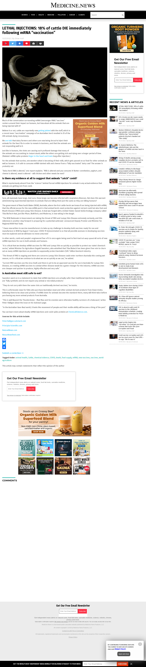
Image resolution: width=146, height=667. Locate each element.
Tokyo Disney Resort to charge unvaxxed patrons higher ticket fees (130, 182)
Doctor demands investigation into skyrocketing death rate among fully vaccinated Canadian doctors (131, 277)
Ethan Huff (19, 38)
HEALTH (41, 15)
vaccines (94, 358)
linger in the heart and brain (41, 156)
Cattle (30, 358)
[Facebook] (54, 340)
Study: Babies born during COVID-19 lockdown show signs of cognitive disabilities (131, 288)
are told (8, 141)
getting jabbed (44, 130)
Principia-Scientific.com (12, 326)
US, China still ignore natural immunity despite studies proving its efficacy (131, 299)
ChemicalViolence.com (77, 312)
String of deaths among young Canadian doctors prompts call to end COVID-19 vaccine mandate (131, 160)
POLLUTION (62, 15)
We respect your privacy (61, 621)
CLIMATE (81, 15)
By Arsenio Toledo (132, 164)
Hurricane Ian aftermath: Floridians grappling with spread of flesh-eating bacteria (130, 193)
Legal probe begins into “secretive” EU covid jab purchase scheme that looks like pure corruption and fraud (131, 325)
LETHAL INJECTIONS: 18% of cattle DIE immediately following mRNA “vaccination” (131, 108)
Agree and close (124, 654)
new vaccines (84, 358)
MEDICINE (50, 15)
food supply (67, 358)
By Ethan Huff (130, 113)
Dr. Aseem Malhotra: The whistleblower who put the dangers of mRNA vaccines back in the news (131, 148)
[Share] (54, 347)
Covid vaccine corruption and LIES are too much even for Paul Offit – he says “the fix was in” (131, 337)
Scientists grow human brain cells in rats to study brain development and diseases (131, 266)
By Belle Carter (131, 259)
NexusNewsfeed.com (11, 335)
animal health (21, 358)
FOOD (33, 15)
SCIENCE (25, 15)
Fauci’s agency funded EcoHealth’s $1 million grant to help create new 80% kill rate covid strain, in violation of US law (131, 217)
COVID (52, 358)
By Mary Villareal (131, 153)
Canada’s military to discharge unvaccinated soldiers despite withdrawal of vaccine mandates (130, 171)
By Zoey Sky (130, 247)
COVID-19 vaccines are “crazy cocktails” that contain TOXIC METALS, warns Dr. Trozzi (129, 242)
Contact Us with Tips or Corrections (73, 631)
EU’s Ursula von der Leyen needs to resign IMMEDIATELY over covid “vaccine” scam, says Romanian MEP (131, 120)
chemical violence (41, 358)
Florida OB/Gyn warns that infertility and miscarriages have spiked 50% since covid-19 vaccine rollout (131, 204)
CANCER (72, 15)
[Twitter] (54, 343)
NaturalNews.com (9, 330)
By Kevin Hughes (131, 236)
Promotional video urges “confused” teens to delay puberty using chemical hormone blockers (131, 254)
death (58, 358)
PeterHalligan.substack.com (14, 321)
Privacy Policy (73, 637)
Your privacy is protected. (14, 395)
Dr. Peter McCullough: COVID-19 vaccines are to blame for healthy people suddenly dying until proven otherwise (131, 230)
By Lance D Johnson (132, 210)
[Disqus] (54, 512)
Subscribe (122, 664)
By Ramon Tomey (132, 186)
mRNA (75, 358)
